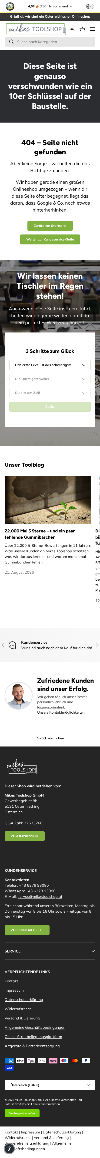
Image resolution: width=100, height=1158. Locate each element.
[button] (82, 29)
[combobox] (50, 42)
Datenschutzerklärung (24, 999)
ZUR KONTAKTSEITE (27, 930)
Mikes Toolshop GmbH (29, 1099)
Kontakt (11, 981)
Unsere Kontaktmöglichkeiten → (63, 712)
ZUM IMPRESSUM (24, 836)
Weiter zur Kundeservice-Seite (50, 239)
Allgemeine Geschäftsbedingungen (35, 1027)
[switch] (90, 6)
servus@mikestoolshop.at (40, 896)
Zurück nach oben (50, 738)
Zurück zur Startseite (50, 226)
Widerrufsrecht (18, 1008)
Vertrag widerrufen (22, 1113)
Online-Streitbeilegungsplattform (33, 1036)
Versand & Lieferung (22, 1018)
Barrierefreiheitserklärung (27, 1143)
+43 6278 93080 (34, 885)
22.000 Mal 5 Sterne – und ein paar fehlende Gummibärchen (40, 534)
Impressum (14, 990)
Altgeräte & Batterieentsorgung (32, 1046)
